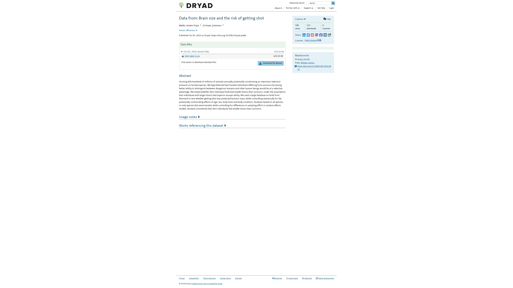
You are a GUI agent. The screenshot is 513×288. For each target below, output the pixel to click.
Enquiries (278, 278)
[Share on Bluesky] (308, 35)
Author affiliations (187, 30)
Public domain (311, 40)
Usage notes (188, 117)
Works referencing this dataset (201, 125)
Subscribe (308, 278)
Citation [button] (299, 19)
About (277, 8)
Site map (238, 278)
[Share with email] (325, 35)
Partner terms (225, 278)
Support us (308, 8)
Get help (321, 8)
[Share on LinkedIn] (304, 35)
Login (331, 8)
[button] (232, 51)
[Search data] (333, 3)
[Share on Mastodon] (316, 35)
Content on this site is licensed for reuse (206, 284)
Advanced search (296, 3)
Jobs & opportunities (326, 278)
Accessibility (194, 278)
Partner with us (293, 8)
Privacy (182, 278)
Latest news (293, 278)
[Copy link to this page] (329, 35)
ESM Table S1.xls (192, 56)
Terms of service (209, 278)
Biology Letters (307, 63)
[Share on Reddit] (312, 35)
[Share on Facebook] (320, 35)
